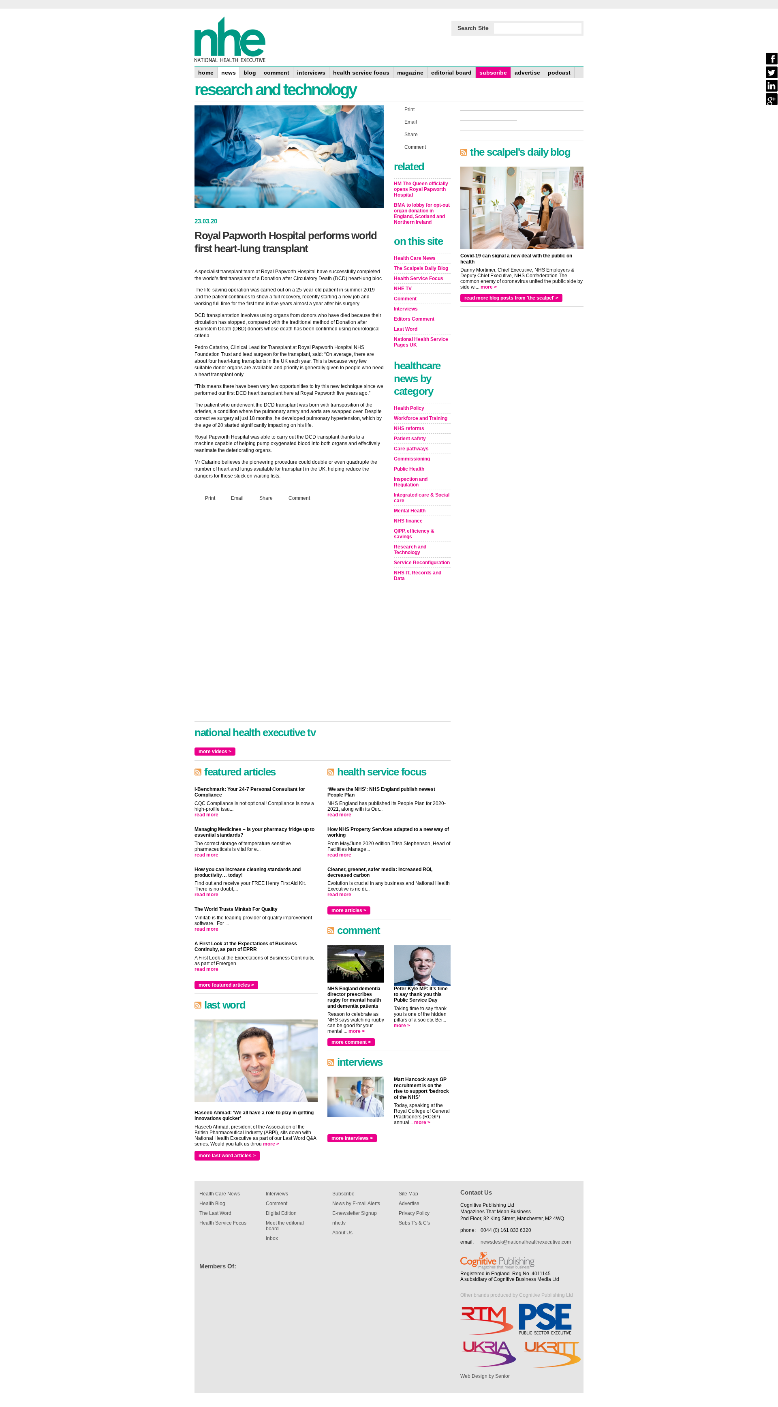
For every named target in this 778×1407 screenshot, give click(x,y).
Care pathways (411, 449)
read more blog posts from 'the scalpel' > (511, 298)
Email (237, 498)
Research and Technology (410, 549)
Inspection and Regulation (410, 482)
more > (271, 1144)
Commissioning (412, 459)
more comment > (351, 1042)
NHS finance (408, 521)
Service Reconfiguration (422, 562)
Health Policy (409, 408)
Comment (299, 498)
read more (206, 815)
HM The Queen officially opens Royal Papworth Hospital (421, 189)
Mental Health (409, 511)
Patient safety (410, 438)
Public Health (409, 469)
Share (266, 498)
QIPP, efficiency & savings (414, 534)
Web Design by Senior (485, 1376)
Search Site (473, 28)
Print (210, 498)
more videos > (215, 751)
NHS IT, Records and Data (417, 575)
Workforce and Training (420, 418)
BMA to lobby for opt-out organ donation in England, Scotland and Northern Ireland (422, 213)
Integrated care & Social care (421, 497)
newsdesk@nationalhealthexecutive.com (526, 1242)
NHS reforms (409, 428)
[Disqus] (289, 615)
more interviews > (352, 1138)
